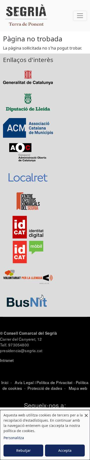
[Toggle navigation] (80, 16)
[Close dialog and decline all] (86, 413)
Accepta (65, 450)
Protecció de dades (45, 388)
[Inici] (26, 15)
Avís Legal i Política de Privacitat (43, 382)
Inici (4, 382)
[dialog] (45, 435)
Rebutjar (23, 450)
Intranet (7, 360)
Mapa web (78, 388)
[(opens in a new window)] (28, 77)
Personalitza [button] (14, 437)
